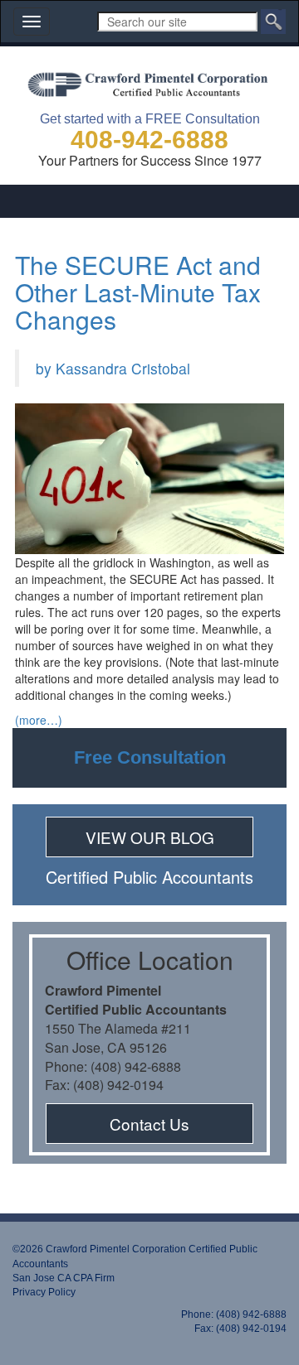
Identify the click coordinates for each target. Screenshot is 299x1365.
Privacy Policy (44, 1292)
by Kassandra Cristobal (113, 368)
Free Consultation (150, 757)
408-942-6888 (149, 139)
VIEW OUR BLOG (150, 837)
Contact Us (149, 1123)
